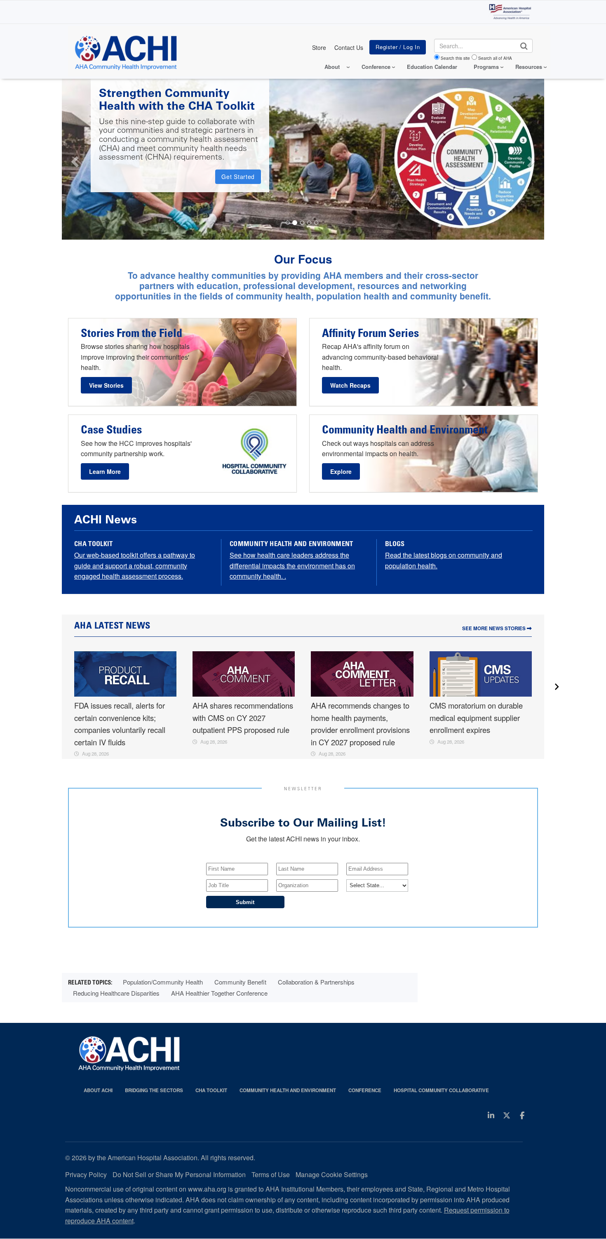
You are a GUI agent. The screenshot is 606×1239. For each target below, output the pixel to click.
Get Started (238, 176)
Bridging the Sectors (154, 1090)
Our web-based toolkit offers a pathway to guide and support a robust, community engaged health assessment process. (134, 565)
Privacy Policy (86, 1174)
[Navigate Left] (74, 159)
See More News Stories (494, 628)
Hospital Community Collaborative (441, 1090)
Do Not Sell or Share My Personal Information (179, 1174)
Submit (245, 902)
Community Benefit (240, 982)
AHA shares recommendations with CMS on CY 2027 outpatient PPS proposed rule (243, 717)
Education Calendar (432, 67)
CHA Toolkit (211, 1090)
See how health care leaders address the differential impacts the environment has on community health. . (292, 565)
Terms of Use (270, 1174)
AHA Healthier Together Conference (219, 993)
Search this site (455, 58)
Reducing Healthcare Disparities (116, 993)
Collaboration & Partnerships (316, 982)
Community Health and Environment (288, 1090)
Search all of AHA (495, 58)
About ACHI (98, 1090)
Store (319, 47)
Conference (364, 1090)
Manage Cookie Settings (332, 1174)
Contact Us (348, 47)
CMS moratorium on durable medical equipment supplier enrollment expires (476, 717)
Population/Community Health (163, 982)
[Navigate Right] (532, 159)
